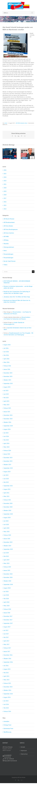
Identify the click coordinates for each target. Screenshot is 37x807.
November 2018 (8, 577)
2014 (5, 209)
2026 (5, 170)
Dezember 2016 (8, 655)
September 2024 (8, 426)
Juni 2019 (6, 553)
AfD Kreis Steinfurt (9, 233)
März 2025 (6, 404)
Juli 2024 (6, 433)
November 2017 (8, 620)
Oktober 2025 (7, 380)
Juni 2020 (6, 524)
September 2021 (8, 486)
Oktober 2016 (7, 658)
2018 (5, 195)
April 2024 (6, 443)
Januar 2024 (7, 454)
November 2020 (8, 507)
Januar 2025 (7, 411)
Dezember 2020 (8, 503)
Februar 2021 (7, 500)
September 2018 (8, 584)
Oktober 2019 (7, 545)
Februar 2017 (7, 648)
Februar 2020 (7, 535)
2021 (5, 184)
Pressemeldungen (8, 254)
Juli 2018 (6, 591)
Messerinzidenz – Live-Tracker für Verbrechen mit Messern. (17, 318)
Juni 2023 (6, 478)
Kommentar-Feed (8, 728)
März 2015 (6, 680)
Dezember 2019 (8, 542)
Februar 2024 (7, 450)
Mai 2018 (6, 598)
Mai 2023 (6, 482)
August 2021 (7, 489)
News (26, 123)
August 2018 (7, 588)
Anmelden (6, 721)
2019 (5, 191)
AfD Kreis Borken (8, 226)
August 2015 (7, 669)
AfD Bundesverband (9, 222)
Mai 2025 (6, 397)
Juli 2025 (6, 390)
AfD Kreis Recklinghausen (11, 229)
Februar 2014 (7, 711)
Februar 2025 (7, 408)
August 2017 (7, 627)
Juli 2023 (6, 475)
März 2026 (6, 362)
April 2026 (6, 359)
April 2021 (6, 493)
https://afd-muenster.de (10, 761)
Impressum (24, 750)
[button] (4, 153)
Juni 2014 (6, 704)
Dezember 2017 (8, 616)
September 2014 (8, 694)
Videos (5, 264)
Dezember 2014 (8, 687)
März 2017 (6, 644)
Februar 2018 (7, 609)
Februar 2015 (7, 683)
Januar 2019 (7, 570)
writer (5, 123)
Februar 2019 (7, 567)
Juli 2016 (6, 665)
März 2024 (6, 447)
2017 (5, 198)
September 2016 (8, 662)
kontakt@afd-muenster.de (8, 756)
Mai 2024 (6, 440)
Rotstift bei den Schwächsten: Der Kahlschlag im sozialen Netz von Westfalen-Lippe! (17, 292)
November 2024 (8, 419)
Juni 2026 (6, 352)
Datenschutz (24, 754)
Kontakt (23, 747)
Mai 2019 (6, 556)
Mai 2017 (6, 637)
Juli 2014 (6, 701)
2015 (5, 205)
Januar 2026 (7, 369)
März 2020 (6, 531)
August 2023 (7, 471)
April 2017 (6, 641)
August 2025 (7, 387)
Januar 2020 (7, 538)
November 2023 (8, 461)
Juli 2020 (6, 521)
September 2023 (8, 468)
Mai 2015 (6, 672)
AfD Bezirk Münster (9, 219)
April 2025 (6, 401)
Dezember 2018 (8, 574)
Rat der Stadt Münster (10, 261)
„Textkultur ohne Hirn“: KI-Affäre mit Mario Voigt (17, 297)
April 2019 (6, 560)
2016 (5, 202)
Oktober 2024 (7, 422)
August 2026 (7, 345)
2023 (5, 181)
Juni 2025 (6, 394)
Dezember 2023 (8, 457)
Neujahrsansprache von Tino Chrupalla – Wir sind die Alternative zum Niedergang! (18, 334)
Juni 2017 (6, 634)
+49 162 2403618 (9, 759)
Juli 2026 (6, 348)
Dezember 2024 (8, 415)
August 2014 (7, 697)
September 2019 (8, 549)
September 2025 (8, 383)
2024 (5, 177)
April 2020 (6, 528)
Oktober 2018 (7, 581)
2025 (5, 173)
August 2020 (7, 517)
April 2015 (6, 676)
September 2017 (8, 623)
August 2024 (7, 429)
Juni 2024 (6, 436)
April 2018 (6, 602)
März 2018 (6, 605)
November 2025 (8, 376)
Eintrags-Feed (7, 725)
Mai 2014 (6, 708)
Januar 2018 (7, 613)
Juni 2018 (6, 595)
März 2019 (6, 563)
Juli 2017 (6, 630)
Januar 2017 (7, 651)
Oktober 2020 (7, 510)
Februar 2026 (7, 366)
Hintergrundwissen (9, 247)
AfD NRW (18, 123)
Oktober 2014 (7, 690)
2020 (5, 188)
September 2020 (8, 514)
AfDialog (6, 240)
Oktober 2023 (7, 464)
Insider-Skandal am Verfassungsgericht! (14, 323)
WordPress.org (7, 732)
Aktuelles (22, 123)
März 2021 (6, 496)
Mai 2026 (6, 355)
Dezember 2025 (8, 373)
